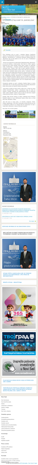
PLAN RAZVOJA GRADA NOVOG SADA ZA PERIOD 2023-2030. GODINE (18, 381)
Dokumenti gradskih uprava (8, 430)
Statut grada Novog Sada (7, 426)
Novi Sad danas (5, 400)
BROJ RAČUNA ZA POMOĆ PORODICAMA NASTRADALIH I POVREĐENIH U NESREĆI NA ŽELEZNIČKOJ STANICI (19, 233)
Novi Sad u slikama (6, 411)
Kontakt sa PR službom (6, 447)
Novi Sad (4, 397)
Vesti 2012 (3, 450)
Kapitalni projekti (5, 440)
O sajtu (35, 463)
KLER (2, 436)
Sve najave (31, 221)
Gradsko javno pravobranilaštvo (9, 425)
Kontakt (3, 455)
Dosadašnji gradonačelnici (7, 419)
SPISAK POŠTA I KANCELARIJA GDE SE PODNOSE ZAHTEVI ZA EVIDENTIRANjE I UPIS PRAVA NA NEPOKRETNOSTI (17, 275)
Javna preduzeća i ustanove (8, 428)
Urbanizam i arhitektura (7, 405)
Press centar (5, 443)
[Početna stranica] (13, 13)
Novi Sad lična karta (6, 402)
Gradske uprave (5, 423)
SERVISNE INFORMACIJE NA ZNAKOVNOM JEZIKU (16, 226)
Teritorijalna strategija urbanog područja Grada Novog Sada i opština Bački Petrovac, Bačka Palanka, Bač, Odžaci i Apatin (17, 389)
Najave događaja (8, 206)
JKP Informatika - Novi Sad (26, 463)
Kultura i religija (5, 407)
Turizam (3, 409)
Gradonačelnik (4, 417)
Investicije (4, 433)
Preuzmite (8, 50)
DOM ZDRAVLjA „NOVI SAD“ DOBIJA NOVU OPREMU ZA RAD (17, 216)
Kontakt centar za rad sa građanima (9, 458)
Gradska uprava (6, 414)
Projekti (3, 438)
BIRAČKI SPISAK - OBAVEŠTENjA (12, 282)
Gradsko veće (4, 421)
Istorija (3, 403)
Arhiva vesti (4, 452)
